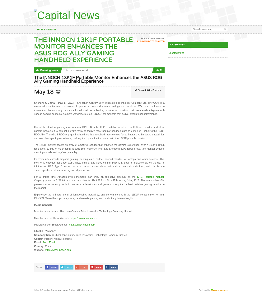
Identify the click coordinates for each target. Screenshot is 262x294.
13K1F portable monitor (150, 176)
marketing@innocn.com (82, 224)
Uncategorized (176, 52)
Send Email (49, 242)
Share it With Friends (149, 90)
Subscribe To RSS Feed (152, 41)
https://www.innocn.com (84, 218)
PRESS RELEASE (46, 29)
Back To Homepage (154, 38)
